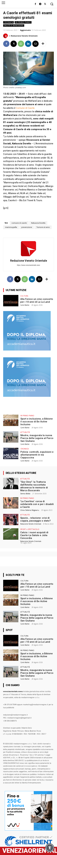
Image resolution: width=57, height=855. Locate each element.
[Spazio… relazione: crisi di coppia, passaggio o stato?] (10, 519)
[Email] (35, 44)
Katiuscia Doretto (38, 223)
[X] (45, 4)
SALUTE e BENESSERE (13, 25)
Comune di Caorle (25, 108)
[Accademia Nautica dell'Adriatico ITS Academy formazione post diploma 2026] (27, 349)
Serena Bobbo (25, 493)
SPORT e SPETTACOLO (29, 529)
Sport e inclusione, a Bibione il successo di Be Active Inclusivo (36, 421)
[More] (43, 44)
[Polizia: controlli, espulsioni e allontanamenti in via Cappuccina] (10, 453)
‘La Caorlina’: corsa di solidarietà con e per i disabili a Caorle (37, 504)
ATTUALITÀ (25, 432)
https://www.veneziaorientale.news (28, 265)
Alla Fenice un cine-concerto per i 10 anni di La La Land (36, 300)
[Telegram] (40, 4)
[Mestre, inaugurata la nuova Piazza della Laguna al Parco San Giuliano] (10, 437)
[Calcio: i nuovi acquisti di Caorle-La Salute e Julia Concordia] (10, 534)
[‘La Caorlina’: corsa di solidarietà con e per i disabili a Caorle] (10, 503)
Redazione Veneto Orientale (24, 36)
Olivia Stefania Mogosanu (29, 510)
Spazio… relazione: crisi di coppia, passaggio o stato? (35, 519)
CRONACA (8, 22)
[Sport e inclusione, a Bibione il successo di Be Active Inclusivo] (10, 420)
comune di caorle (19, 223)
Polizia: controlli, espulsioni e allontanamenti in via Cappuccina (37, 454)
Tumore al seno (43, 227)
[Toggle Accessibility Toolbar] (50, 848)
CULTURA (24, 296)
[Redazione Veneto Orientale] (6, 35)
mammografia (11, 227)
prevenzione (26, 227)
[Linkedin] (28, 44)
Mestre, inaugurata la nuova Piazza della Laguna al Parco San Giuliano (36, 438)
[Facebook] (35, 4)
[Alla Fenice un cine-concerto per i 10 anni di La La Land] (10, 300)
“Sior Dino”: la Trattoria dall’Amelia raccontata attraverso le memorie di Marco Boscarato (34, 486)
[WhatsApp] (21, 44)
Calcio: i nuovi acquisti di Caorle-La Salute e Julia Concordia (34, 535)
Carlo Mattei (24, 305)
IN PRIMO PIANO (23, 22)
